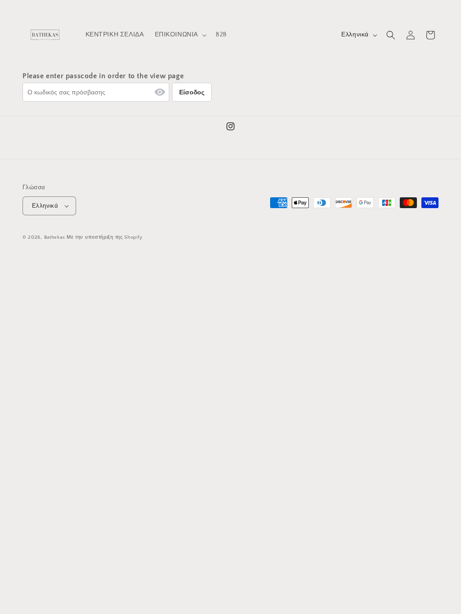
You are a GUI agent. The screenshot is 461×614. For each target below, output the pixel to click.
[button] (180, 34)
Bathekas (54, 237)
